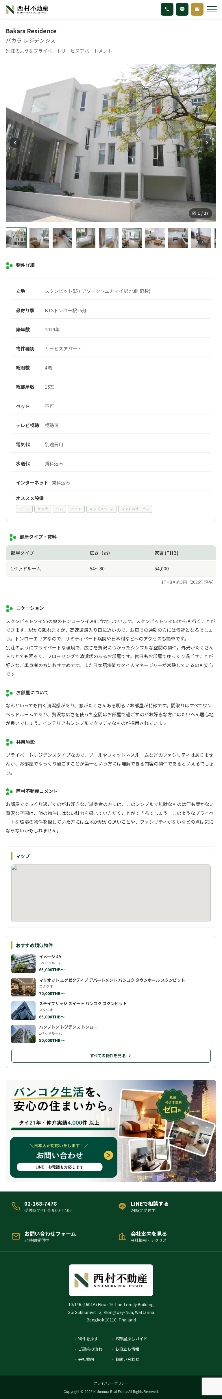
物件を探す (88, 1338)
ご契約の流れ (90, 1349)
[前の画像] (15, 142)
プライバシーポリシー (111, 1382)
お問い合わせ (127, 1359)
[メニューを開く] (211, 9)
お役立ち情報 (127, 1349)
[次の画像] (207, 142)
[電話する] (167, 9)
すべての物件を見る (108, 1055)
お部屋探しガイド (131, 1338)
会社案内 (86, 1359)
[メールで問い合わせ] (197, 9)
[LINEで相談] (182, 9)
